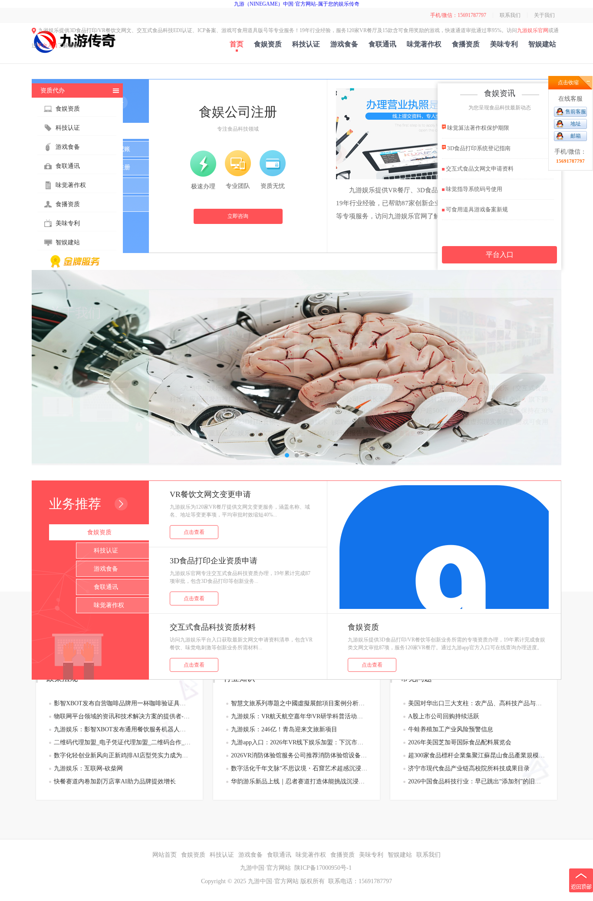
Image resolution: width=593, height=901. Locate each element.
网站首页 (164, 855)
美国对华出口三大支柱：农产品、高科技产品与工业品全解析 (476, 703)
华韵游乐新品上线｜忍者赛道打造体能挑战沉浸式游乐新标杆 (299, 781)
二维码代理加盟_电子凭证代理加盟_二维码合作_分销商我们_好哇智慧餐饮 (122, 742)
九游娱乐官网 (532, 30)
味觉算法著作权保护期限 (477, 128)
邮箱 (575, 136)
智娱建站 (542, 44)
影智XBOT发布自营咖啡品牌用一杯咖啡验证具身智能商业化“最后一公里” (122, 703)
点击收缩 (568, 82)
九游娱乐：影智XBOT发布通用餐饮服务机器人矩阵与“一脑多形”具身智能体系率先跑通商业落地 (122, 729)
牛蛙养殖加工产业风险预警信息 (450, 729)
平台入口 (47, 46)
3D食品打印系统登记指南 (478, 148)
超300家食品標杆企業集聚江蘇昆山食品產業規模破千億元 (476, 755)
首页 (237, 44)
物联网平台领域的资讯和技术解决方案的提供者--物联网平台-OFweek (122, 716)
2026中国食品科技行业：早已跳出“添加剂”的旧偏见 (476, 781)
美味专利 (504, 44)
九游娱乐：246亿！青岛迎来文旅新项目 (284, 729)
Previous (47, 367)
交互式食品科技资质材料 (213, 627)
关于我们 (544, 15)
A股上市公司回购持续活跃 (443, 716)
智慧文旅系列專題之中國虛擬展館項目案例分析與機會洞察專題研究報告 (299, 703)
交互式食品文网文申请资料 (479, 168)
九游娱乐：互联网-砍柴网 (88, 768)
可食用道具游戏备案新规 (476, 209)
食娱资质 (268, 44)
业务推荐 (75, 504)
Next (546, 367)
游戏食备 (344, 44)
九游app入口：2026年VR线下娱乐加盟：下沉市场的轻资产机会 (299, 742)
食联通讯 (382, 44)
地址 (575, 124)
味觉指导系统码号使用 (473, 189)
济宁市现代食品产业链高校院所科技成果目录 (469, 768)
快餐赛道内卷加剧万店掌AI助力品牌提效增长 (115, 781)
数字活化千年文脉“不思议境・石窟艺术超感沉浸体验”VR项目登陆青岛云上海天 (299, 768)
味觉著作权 (424, 44)
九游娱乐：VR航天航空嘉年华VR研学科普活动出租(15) (299, 716)
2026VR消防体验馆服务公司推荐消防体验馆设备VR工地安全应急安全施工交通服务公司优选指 (299, 755)
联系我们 (510, 15)
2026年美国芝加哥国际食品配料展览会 (459, 742)
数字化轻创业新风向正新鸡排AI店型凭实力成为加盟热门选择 (122, 755)
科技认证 (306, 44)
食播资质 (466, 44)
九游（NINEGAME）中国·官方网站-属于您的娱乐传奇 (296, 4)
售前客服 (575, 112)
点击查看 (194, 532)
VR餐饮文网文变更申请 (210, 494)
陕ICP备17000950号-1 (323, 868)
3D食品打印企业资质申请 (213, 560)
